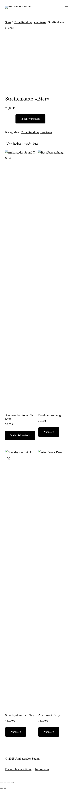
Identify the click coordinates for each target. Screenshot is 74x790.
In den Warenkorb (30, 118)
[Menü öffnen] (67, 7)
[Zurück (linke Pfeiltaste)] (1, 788)
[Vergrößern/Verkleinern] (1, 782)
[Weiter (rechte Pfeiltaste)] (5, 788)
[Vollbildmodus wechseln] (5, 782)
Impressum (42, 769)
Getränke (40, 22)
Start (8, 22)
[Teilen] (8, 782)
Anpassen (48, 431)
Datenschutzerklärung (18, 769)
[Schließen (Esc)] (12, 782)
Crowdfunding (23, 22)
